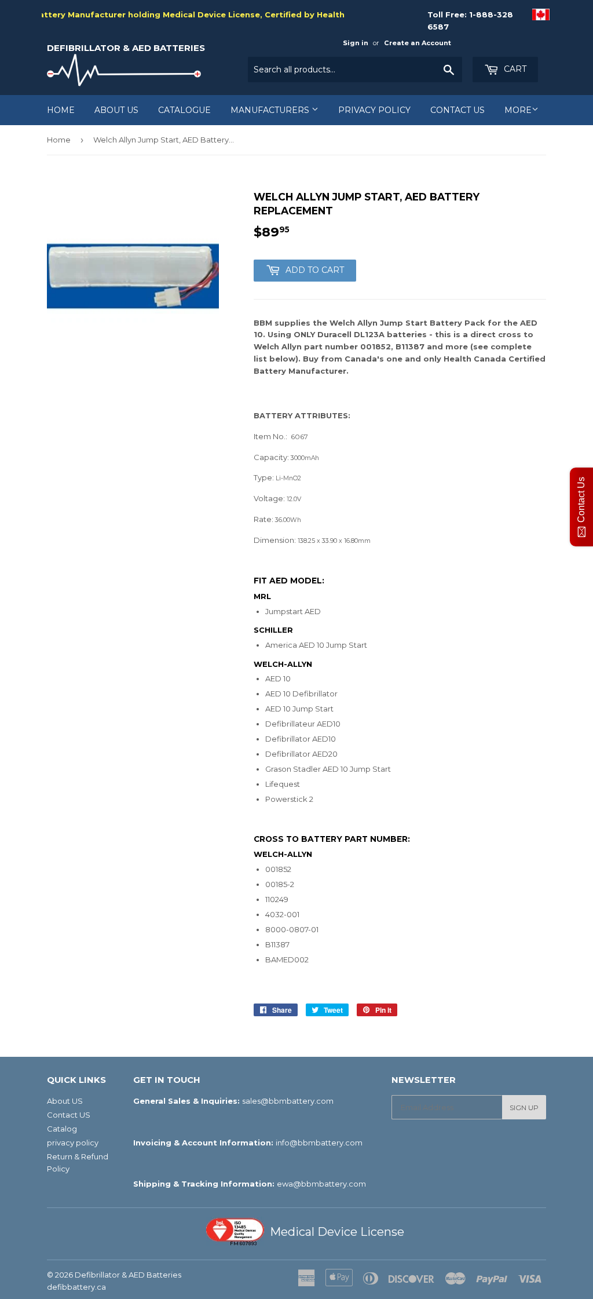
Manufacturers (271, 110)
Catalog (62, 1128)
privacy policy (374, 110)
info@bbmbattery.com (319, 1142)
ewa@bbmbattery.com (321, 1183)
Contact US (457, 110)
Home (61, 110)
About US (65, 1100)
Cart (514, 69)
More (518, 110)
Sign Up (524, 1107)
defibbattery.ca (76, 1286)
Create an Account (417, 43)
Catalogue (184, 110)
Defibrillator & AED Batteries (126, 47)
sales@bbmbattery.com (288, 1100)
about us (116, 110)
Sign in (355, 43)
